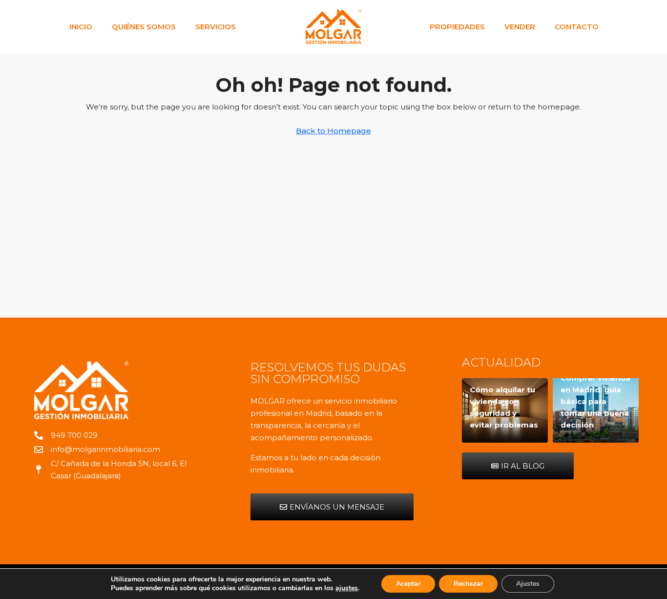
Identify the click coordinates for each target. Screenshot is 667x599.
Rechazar (468, 583)
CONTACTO (577, 26)
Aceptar (408, 583)
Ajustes (528, 583)
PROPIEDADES (457, 26)
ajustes (346, 588)
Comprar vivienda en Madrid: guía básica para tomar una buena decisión (595, 401)
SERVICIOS (215, 26)
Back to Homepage (333, 130)
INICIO (80, 26)
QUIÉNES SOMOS (144, 26)
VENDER (519, 26)
